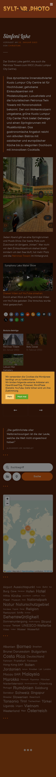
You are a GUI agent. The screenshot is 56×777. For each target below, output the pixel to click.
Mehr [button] (9, 396)
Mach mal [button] (21, 396)
